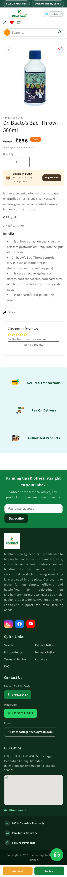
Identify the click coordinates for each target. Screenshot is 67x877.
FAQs (7, 666)
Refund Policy (44, 645)
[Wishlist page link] (11, 22)
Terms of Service (15, 659)
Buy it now (49, 871)
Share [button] (11, 312)
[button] (18, 22)
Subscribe (16, 518)
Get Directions (13, 810)
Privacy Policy (13, 652)
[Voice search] (7, 32)
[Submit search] (59, 32)
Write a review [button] (33, 344)
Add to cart (17, 871)
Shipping (7, 147)
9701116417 (20, 695)
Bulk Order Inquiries (48, 3)
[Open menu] (6, 14)
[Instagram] (8, 624)
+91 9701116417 (23, 713)
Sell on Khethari (16, 3)
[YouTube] (30, 624)
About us (41, 659)
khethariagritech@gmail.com (32, 732)
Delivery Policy (45, 652)
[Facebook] (19, 624)
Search (8, 645)
